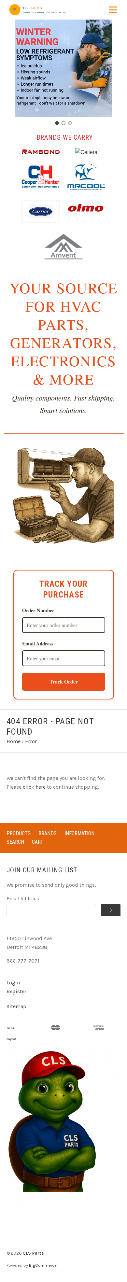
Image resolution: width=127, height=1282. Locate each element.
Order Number (38, 610)
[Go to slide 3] (70, 123)
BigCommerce (43, 1265)
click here (34, 787)
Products (19, 833)
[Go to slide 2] (63, 123)
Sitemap (16, 1006)
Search (15, 842)
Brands (47, 833)
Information (79, 833)
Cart (37, 842)
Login (13, 982)
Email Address (37, 643)
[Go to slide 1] (57, 123)
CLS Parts (33, 1253)
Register (16, 991)
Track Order (63, 681)
